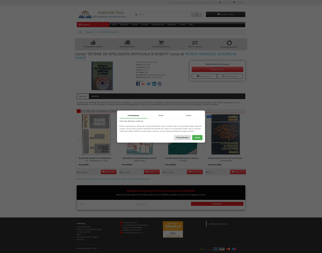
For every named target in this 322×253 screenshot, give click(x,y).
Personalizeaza (182, 137)
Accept (197, 137)
